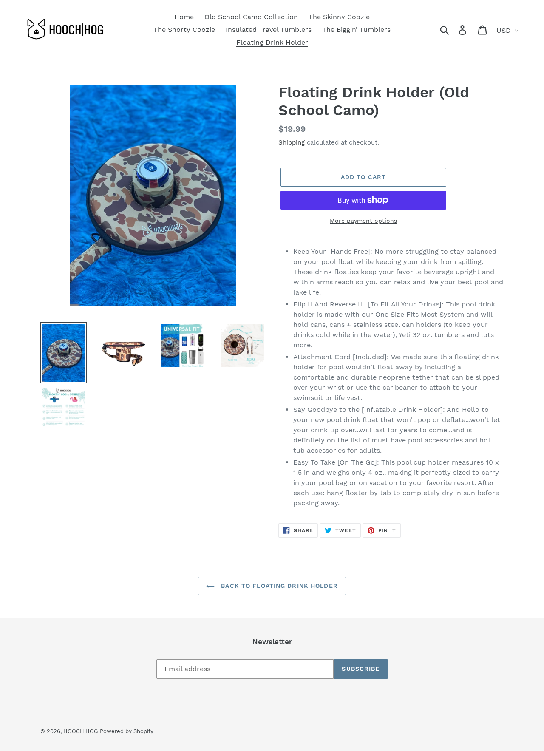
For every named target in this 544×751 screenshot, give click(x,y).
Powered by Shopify (126, 731)
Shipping (291, 142)
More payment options (363, 220)
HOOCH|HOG (80, 731)
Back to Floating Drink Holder (278, 585)
